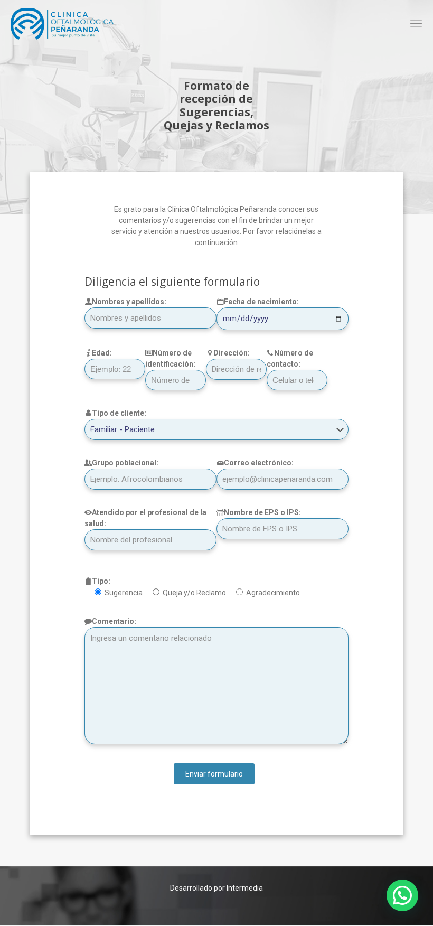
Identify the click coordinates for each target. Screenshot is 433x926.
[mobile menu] (416, 24)
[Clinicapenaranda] (62, 24)
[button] (402, 895)
